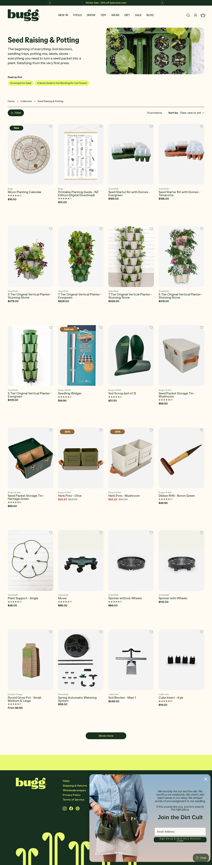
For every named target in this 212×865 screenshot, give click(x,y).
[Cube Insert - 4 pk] (181, 659)
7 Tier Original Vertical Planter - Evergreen (80, 295)
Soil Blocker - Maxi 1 (122, 697)
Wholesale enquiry (74, 790)
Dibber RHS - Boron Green (177, 496)
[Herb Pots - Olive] (81, 457)
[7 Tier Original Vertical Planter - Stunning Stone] (131, 256)
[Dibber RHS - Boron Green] (181, 457)
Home (11, 101)
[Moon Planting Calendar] (30, 154)
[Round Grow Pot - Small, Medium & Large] (30, 659)
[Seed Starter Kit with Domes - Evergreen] (131, 154)
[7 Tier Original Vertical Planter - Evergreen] (81, 256)
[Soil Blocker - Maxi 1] (131, 659)
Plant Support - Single (23, 598)
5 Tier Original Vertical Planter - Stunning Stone (180, 295)
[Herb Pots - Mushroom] (131, 457)
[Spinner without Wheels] (131, 560)
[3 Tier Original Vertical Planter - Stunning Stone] (30, 256)
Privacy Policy (72, 795)
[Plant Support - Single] (30, 560)
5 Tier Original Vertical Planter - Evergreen (30, 394)
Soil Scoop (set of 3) (122, 393)
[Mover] (81, 560)
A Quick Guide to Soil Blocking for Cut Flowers (62, 83)
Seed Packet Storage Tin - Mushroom (177, 394)
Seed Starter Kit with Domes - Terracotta (179, 193)
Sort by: (173, 112)
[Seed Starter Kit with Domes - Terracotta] (181, 154)
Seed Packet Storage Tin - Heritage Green (26, 497)
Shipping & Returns (75, 785)
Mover (62, 598)
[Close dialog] (205, 779)
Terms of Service (73, 799)
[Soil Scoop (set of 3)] (131, 355)
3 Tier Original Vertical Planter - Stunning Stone (30, 295)
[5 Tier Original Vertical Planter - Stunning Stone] (181, 256)
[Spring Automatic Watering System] (81, 659)
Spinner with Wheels (173, 598)
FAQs (66, 781)
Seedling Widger (69, 393)
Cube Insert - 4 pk (171, 697)
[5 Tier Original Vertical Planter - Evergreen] (30, 355)
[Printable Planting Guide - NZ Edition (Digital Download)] (81, 154)
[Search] (188, 15)
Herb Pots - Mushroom (124, 496)
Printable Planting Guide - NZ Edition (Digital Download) (78, 193)
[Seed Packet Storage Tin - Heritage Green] (30, 457)
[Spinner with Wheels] (181, 560)
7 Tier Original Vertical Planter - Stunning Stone (130, 295)
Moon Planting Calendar (24, 192)
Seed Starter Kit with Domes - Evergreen (129, 193)
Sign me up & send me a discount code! (180, 839)
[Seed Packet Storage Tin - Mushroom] (181, 355)
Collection (26, 101)
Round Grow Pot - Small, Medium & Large (25, 699)
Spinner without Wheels (125, 598)
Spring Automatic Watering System (77, 699)
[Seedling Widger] (81, 355)
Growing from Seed (20, 83)
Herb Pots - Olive (70, 496)
